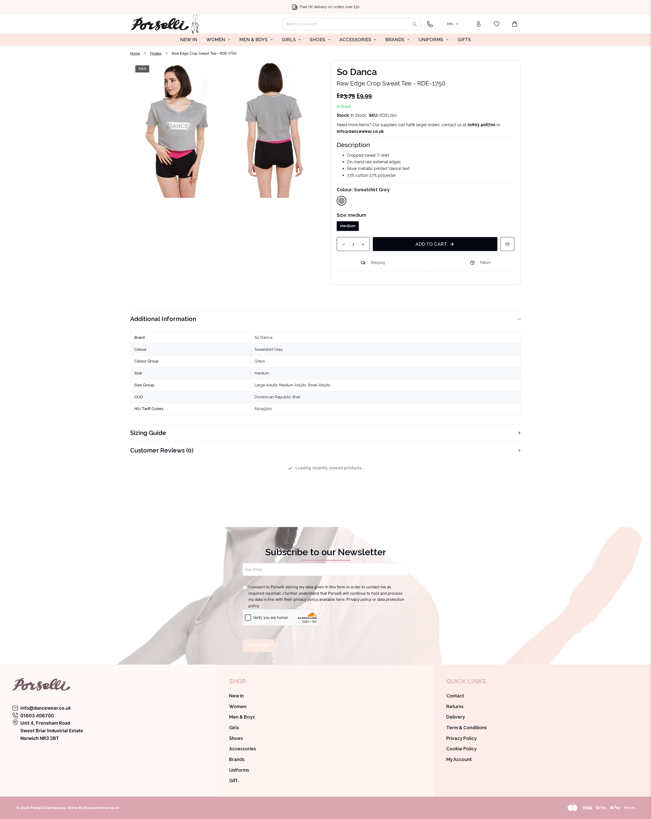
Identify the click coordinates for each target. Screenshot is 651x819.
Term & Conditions (466, 727)
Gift (233, 780)
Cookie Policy (461, 748)
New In (236, 695)
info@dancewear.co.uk (45, 708)
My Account (459, 759)
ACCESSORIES (355, 39)
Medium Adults (292, 385)
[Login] (479, 24)
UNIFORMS (431, 39)
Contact (455, 695)
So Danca (263, 337)
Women (237, 706)
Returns (455, 706)
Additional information (163, 319)
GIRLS (289, 39)
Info (450, 24)
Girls (234, 727)
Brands (237, 759)
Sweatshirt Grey (269, 349)
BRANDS (394, 39)
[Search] (414, 24)
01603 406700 (481, 124)
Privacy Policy (461, 738)
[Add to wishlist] (507, 244)
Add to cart (431, 244)
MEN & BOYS (253, 39)
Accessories (242, 748)
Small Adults (319, 385)
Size (351, 215)
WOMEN (215, 39)
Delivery (455, 717)
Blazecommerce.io (101, 808)
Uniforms (239, 770)
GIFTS (464, 39)
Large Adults (266, 385)
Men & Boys (242, 717)
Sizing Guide (148, 432)
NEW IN (188, 39)
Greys (260, 361)
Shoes (236, 738)
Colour (363, 189)
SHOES (317, 39)
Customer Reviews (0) (162, 450)
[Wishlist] (497, 24)
